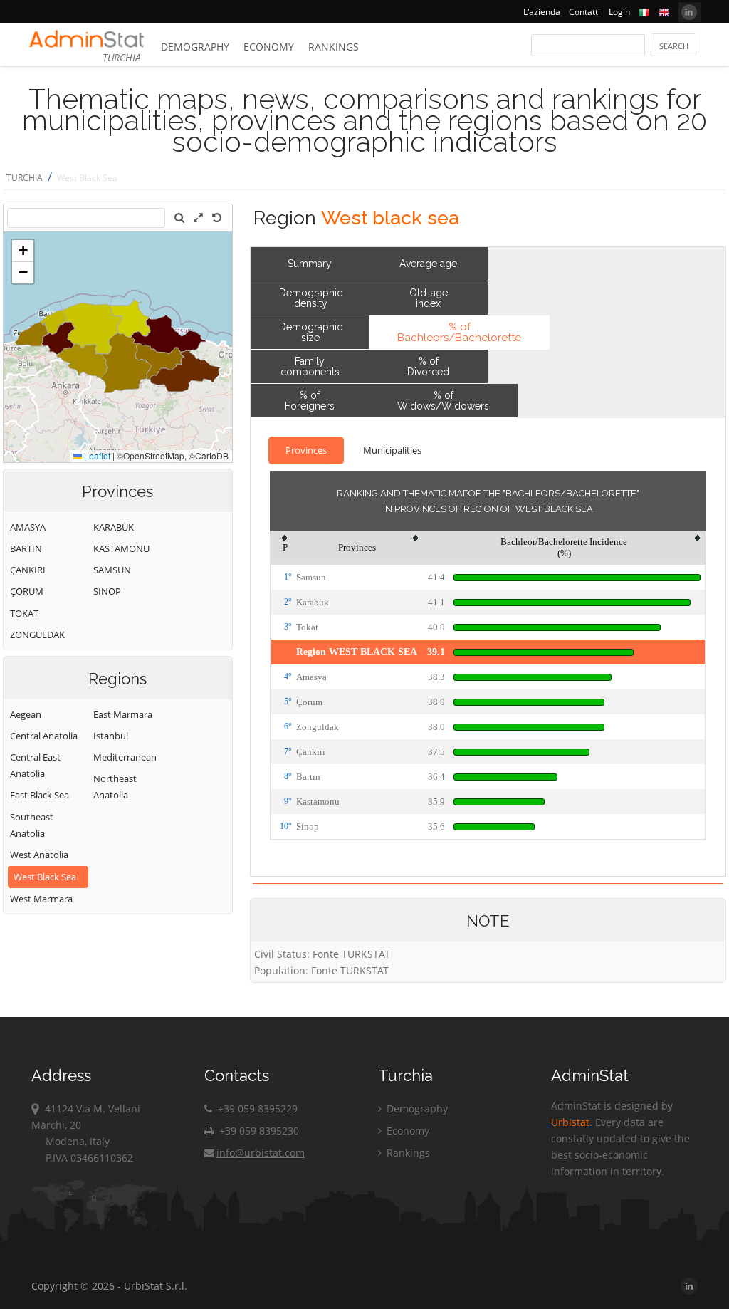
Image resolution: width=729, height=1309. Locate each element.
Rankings (333, 46)
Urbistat (570, 1122)
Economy (268, 46)
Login (619, 12)
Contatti (584, 12)
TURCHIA (24, 178)
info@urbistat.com (260, 1152)
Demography (195, 46)
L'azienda (541, 12)
